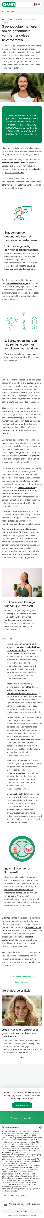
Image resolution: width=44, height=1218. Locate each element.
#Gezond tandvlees (22, 976)
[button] (21, 1057)
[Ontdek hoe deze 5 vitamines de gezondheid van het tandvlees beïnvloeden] (22, 1010)
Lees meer (10, 11)
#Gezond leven (22, 982)
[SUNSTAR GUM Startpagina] (9, 4)
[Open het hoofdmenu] (40, 4)
